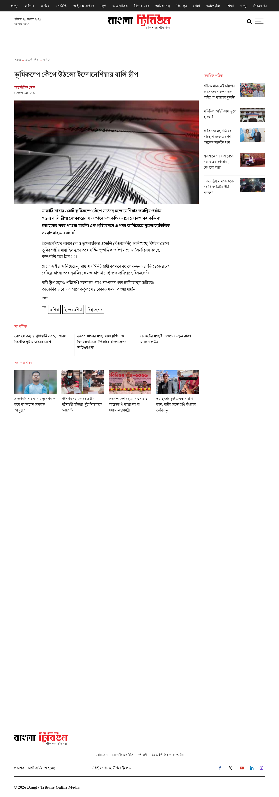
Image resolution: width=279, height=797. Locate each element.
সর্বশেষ (29, 6)
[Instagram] (261, 768)
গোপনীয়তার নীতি (122, 755)
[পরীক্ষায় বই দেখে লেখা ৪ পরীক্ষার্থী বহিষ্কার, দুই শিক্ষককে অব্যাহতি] (82, 392)
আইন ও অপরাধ (83, 6)
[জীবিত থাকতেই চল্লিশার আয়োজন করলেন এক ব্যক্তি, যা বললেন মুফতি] (234, 94)
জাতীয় (45, 6)
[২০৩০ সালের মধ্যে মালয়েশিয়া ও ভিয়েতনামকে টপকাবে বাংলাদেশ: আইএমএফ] (106, 343)
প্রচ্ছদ (14, 6)
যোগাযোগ (102, 755)
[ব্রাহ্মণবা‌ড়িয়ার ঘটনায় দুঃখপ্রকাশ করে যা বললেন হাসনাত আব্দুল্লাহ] (35, 392)
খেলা (196, 6)
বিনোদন (181, 6)
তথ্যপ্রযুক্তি (213, 6)
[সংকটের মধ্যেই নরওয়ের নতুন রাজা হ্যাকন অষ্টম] (169, 343)
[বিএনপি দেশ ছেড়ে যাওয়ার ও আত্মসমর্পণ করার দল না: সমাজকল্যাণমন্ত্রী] (130, 392)
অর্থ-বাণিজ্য (162, 6)
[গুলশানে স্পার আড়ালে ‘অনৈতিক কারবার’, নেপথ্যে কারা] (234, 164)
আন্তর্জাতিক (120, 6)
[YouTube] (242, 768)
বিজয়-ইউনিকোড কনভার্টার (167, 755)
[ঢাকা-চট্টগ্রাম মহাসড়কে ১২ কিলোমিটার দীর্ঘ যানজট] (234, 188)
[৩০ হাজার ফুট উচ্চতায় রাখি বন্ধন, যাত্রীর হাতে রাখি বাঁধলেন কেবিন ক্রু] (177, 392)
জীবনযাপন (260, 6)
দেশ (103, 6)
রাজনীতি (61, 6)
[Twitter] (230, 768)
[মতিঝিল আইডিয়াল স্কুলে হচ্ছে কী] (234, 116)
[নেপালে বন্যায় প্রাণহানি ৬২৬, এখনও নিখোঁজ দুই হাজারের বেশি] (43, 343)
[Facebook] (220, 768)
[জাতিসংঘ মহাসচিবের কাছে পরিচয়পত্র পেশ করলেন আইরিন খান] (234, 139)
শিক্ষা (230, 6)
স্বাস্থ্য (243, 6)
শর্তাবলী (142, 755)
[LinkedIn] (252, 768)
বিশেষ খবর (141, 6)
